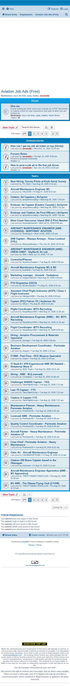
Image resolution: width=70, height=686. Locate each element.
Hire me (15, 106)
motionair (26, 465)
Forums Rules (19, 153)
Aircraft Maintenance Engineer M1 (30, 189)
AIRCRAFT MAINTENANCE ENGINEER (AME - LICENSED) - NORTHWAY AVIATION (37, 230)
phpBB (25, 542)
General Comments (28, 158)
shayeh (25, 351)
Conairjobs (27, 377)
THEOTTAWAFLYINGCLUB (35, 476)
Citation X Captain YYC (24, 397)
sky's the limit (19, 96)
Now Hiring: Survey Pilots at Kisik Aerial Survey (38, 181)
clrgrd (25, 358)
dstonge (26, 340)
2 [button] (34, 133)
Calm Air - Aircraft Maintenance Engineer (34, 452)
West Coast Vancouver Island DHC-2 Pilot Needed (39, 220)
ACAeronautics (29, 285)
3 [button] (38, 133)
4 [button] (42, 133)
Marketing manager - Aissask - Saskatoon (34, 275)
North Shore (54, 115)
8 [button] (53, 133)
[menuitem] (10, 9)
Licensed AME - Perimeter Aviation (31, 416)
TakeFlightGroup (30, 384)
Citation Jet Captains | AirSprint (29, 197)
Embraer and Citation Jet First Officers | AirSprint (39, 212)
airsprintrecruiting (30, 199)
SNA (24, 254)
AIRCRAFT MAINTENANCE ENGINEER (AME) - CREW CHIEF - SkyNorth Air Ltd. (37, 250)
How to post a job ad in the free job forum (35, 165)
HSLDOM (26, 192)
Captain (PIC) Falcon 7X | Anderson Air (33, 301)
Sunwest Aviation (30, 262)
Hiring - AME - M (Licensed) (26, 374)
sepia (29, 96)
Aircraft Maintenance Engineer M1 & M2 (33, 267)
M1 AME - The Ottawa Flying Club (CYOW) (35, 483)
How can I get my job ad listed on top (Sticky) (37, 146)
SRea (24, 304)
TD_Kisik (26, 184)
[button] (24, 133)
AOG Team (27, 369)
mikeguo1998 (28, 296)
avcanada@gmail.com (35, 565)
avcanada (44, 96)
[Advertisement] (35, 52)
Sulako (36, 96)
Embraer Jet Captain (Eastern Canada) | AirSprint (39, 204)
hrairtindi (26, 270)
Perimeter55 (27, 411)
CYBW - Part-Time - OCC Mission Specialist (36, 356)
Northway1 (27, 234)
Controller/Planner (21, 259)
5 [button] (46, 133)
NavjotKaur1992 (29, 312)
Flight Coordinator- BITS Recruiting (31, 309)
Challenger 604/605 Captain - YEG (30, 382)
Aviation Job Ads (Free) (20, 91)
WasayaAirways (29, 244)
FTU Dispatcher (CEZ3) (24, 283)
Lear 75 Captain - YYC (23, 390)
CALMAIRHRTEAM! (31, 455)
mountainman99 (29, 223)
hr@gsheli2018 (29, 278)
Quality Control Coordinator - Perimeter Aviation (38, 423)
